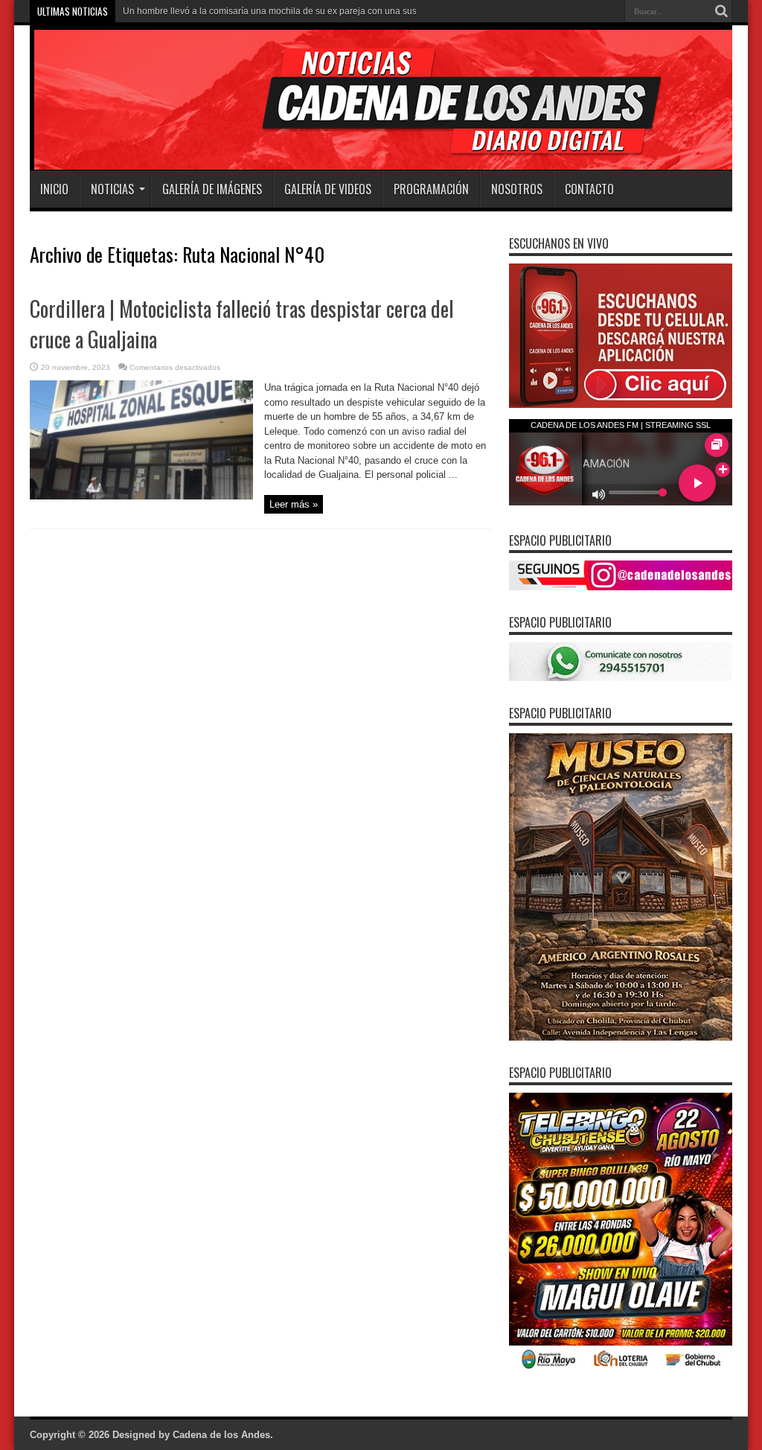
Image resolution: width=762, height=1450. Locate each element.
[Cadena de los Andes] (239, 133)
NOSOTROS (516, 189)
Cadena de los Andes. (223, 1434)
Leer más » (293, 504)
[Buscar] (721, 11)
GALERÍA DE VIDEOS (327, 189)
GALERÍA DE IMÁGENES (212, 189)
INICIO (54, 189)
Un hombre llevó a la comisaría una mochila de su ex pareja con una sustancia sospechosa (308, 11)
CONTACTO (589, 189)
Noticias (112, 189)
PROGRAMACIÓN (431, 189)
